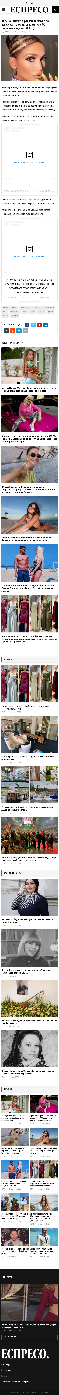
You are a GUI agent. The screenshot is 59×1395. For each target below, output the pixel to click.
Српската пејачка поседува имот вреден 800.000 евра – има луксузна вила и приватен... (43, 1118)
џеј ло (5, 316)
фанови (41, 312)
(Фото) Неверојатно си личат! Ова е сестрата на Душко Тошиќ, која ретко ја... (15, 1251)
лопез (14, 308)
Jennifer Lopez (31, 191)
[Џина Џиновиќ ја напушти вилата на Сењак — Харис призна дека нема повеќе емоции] (44, 1137)
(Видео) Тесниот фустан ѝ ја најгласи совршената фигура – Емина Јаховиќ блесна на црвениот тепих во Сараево (28, 489)
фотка (50, 312)
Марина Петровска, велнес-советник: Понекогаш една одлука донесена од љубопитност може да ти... (29, 859)
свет (25, 312)
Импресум (6, 1364)
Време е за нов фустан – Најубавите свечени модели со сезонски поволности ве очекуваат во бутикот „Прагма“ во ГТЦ (29, 639)
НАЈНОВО (9, 1089)
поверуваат (14, 312)
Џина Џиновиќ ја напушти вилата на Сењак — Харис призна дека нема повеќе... (43, 1150)
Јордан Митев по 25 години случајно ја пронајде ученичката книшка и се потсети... (43, 1251)
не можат (36, 308)
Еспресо (7, 32)
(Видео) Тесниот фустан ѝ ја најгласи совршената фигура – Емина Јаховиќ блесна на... (13, 1150)
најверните (24, 308)
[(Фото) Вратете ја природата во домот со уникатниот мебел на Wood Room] (29, 734)
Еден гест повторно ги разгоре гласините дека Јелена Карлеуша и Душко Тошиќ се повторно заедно (28, 588)
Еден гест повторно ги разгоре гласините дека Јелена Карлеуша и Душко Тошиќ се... (14, 1183)
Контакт (5, 1376)
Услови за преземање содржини (16, 1382)
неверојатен (49, 308)
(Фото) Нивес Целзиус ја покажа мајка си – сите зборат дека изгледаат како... (14, 1118)
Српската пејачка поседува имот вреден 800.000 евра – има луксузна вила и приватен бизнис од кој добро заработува (29, 439)
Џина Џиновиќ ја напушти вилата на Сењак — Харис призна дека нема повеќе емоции (27, 539)
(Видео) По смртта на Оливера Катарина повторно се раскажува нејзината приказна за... (27, 1072)
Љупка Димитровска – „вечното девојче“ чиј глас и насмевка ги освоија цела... (26, 971)
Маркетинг (6, 1370)
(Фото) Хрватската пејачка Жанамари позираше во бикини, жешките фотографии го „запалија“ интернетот (43, 1217)
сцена (32, 312)
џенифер (14, 316)
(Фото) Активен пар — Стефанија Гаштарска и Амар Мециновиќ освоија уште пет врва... (14, 1216)
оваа (5, 312)
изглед (5, 308)
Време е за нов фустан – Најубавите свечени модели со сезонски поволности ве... (42, 1183)
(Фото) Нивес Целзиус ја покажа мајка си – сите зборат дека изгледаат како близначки (28, 389)
